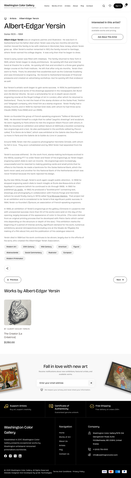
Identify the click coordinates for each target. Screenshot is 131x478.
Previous (14, 280)
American (62, 247)
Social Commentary (33, 253)
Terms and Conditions (62, 471)
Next (119, 280)
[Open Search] (103, 6)
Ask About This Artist (107, 37)
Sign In (118, 6)
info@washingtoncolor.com (105, 455)
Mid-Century (46, 247)
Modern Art (11, 247)
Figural (76, 247)
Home (5, 18)
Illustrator (52, 253)
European (67, 253)
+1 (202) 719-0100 (100, 449)
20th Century (28, 247)
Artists (13, 18)
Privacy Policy (78, 471)
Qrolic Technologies (44, 473)
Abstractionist (12, 253)
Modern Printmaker (15, 258)
